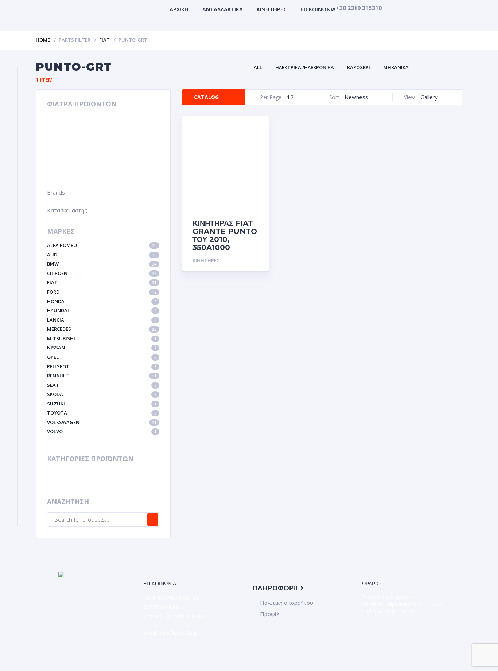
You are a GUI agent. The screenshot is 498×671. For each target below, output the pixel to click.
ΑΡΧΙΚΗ (179, 9)
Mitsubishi (101, 338)
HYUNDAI (101, 310)
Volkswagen (101, 422)
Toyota (101, 412)
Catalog (206, 97)
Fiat (104, 39)
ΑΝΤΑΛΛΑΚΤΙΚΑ (222, 9)
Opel (101, 357)
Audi (101, 254)
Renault (101, 375)
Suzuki (101, 403)
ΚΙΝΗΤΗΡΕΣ (272, 9)
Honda (101, 301)
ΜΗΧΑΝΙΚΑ (396, 67)
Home (43, 39)
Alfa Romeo (101, 245)
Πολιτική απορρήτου (286, 602)
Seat (101, 385)
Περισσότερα (240, 260)
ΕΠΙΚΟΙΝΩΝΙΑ (318, 9)
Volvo (101, 431)
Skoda (101, 394)
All (258, 67)
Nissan (101, 347)
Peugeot (101, 366)
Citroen (101, 273)
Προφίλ (270, 613)
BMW (101, 263)
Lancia (101, 320)
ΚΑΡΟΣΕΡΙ (358, 67)
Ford (101, 292)
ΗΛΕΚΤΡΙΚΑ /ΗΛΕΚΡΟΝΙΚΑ (304, 67)
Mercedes (101, 329)
